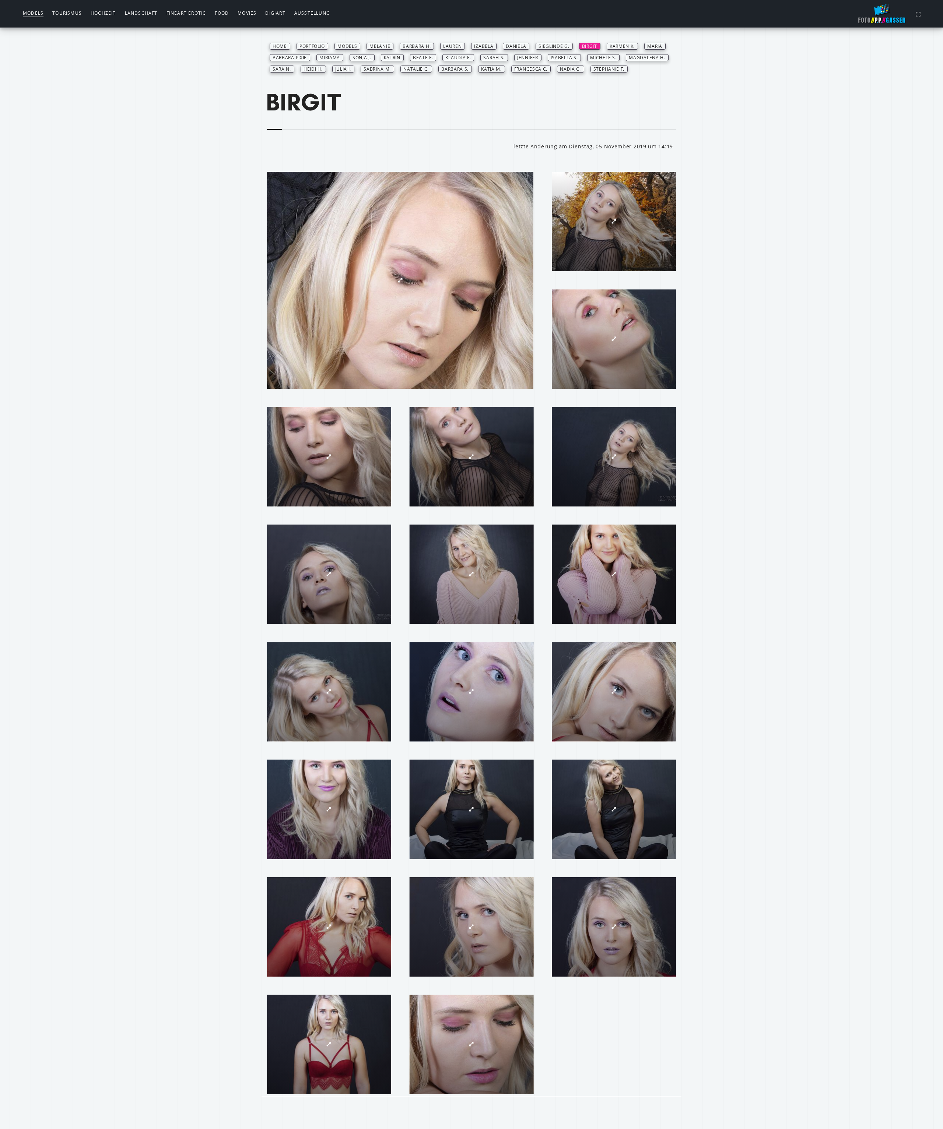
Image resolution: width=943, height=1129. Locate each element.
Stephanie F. (608, 69)
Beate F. (423, 57)
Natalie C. (416, 69)
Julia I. (343, 69)
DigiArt (275, 13)
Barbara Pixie (290, 57)
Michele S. (603, 57)
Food (222, 13)
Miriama (329, 57)
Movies (247, 13)
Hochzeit (103, 13)
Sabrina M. (377, 69)
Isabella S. (564, 57)
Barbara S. (455, 69)
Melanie (379, 46)
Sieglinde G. (554, 46)
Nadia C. (570, 69)
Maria (654, 46)
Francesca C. (530, 69)
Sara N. (282, 69)
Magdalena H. (647, 57)
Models (33, 13)
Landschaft (141, 13)
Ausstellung (312, 13)
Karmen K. (622, 46)
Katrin (392, 57)
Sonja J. (362, 57)
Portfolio (312, 46)
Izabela (483, 46)
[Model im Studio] (400, 280)
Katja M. (491, 69)
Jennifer (527, 57)
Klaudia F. (458, 57)
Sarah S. (494, 57)
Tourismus (67, 13)
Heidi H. (313, 69)
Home (280, 46)
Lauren (452, 46)
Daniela (516, 46)
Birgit (589, 46)
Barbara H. (417, 46)
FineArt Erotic (186, 13)
